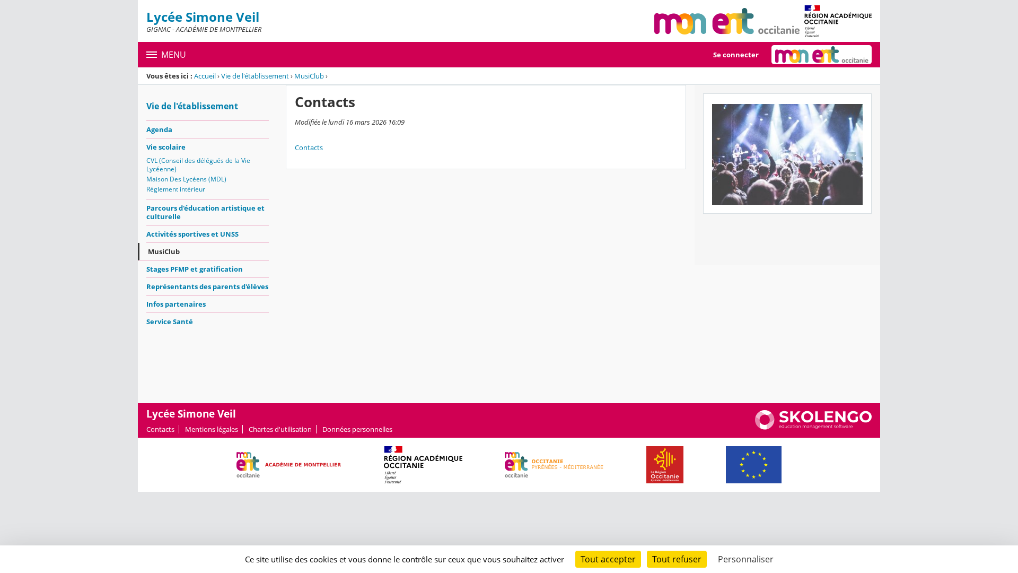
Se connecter (736, 54)
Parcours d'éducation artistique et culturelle (205, 212)
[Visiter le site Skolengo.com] (813, 427)
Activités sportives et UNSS (192, 234)
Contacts (309, 147)
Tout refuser (676, 559)
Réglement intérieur (175, 189)
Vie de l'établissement (255, 76)
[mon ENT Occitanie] (821, 54)
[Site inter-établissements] (727, 21)
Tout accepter (608, 559)
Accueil (205, 76)
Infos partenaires (176, 304)
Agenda (159, 129)
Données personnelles (357, 429)
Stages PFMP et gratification (194, 269)
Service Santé (169, 321)
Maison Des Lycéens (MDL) (186, 179)
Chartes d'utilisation (280, 429)
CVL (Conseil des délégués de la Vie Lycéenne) (198, 164)
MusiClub (309, 76)
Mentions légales (211, 429)
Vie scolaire (166, 147)
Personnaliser (746, 559)
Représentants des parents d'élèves (207, 286)
